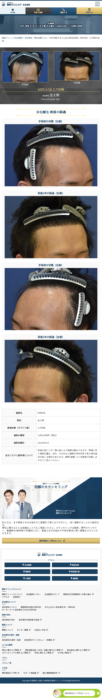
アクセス (5, 597)
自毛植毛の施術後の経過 (29, 619)
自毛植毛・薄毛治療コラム (36, 37)
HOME (12, 12)
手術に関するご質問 (42, 652)
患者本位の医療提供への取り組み (77, 594)
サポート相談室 (29, 672)
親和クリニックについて (12, 594)
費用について (7, 629)
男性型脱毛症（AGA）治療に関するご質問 (42, 650)
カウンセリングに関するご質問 (15, 652)
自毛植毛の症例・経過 (11, 640)
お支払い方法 (40, 629)
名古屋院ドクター (33, 594)
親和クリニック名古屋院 (12, 37)
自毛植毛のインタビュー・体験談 (38, 640)
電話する (63, 12)
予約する (89, 12)
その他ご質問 (63, 652)
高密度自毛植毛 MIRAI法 (31, 607)
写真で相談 (38, 12)
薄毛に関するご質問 (10, 650)
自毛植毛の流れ (8, 619)
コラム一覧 (6, 662)
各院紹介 (16, 597)
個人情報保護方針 (50, 672)
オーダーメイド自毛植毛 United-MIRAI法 (19, 609)
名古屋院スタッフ (52, 594)
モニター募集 (22, 629)
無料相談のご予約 (9, 672)
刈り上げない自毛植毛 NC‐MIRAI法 (60, 607)
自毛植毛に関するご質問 (77, 650)
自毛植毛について (9, 607)
